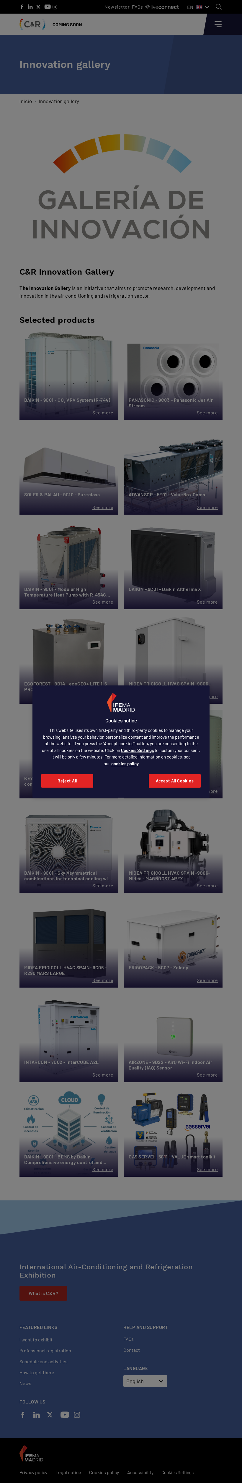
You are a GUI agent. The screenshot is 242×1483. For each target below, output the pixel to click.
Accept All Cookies (175, 780)
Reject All (67, 780)
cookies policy (125, 763)
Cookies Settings (137, 750)
